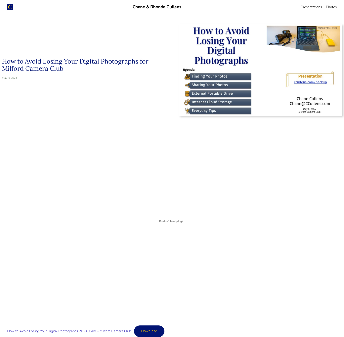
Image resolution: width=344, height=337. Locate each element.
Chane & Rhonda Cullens (157, 7)
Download (149, 331)
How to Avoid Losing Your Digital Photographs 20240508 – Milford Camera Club (69, 331)
